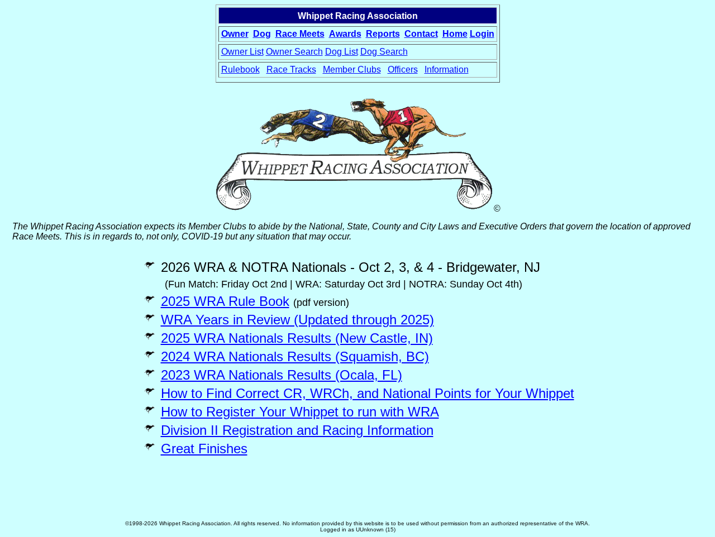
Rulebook (240, 69)
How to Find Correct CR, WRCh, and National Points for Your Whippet (367, 393)
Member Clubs (352, 69)
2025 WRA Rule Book (225, 301)
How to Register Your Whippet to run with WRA (300, 411)
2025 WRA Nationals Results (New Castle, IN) (297, 338)
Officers (403, 69)
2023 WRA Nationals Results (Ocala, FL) (281, 374)
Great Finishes (204, 448)
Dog (262, 34)
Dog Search (384, 51)
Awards (345, 34)
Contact (421, 34)
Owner (235, 34)
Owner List (242, 51)
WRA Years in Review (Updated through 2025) (297, 319)
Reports (383, 34)
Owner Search (294, 51)
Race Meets (300, 34)
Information (447, 69)
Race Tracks (291, 69)
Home (455, 34)
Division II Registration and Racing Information (297, 430)
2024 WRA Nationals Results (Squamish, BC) (295, 356)
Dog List (341, 51)
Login (482, 34)
